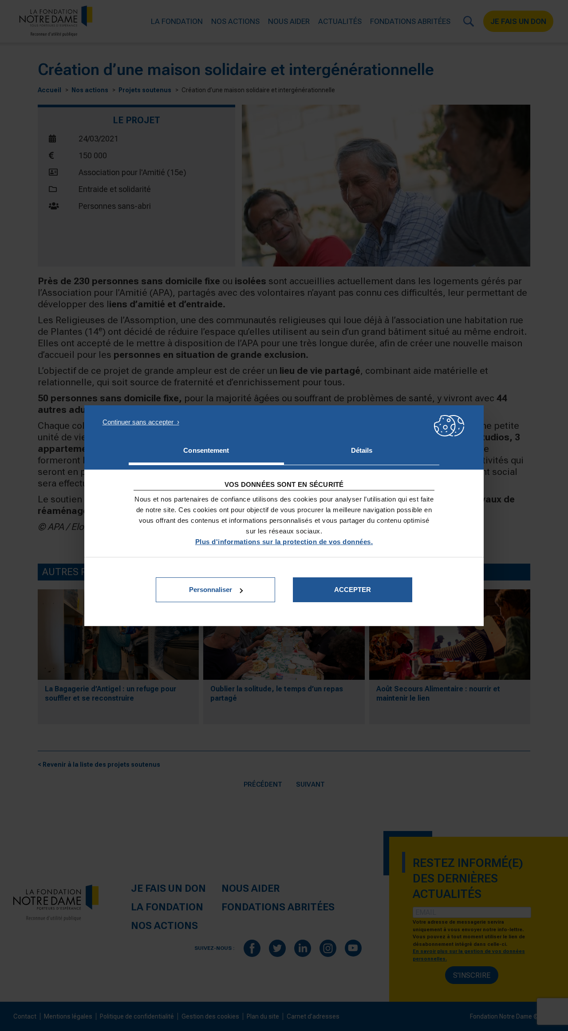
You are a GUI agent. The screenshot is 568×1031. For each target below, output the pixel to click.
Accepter (352, 589)
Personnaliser (210, 589)
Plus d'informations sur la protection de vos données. (284, 541)
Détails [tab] (362, 450)
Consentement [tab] (206, 450)
